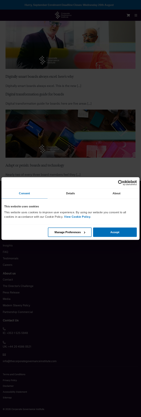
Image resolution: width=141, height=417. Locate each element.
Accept (114, 232)
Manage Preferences (68, 232)
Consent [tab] (24, 193)
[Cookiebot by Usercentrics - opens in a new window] (121, 182)
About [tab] (117, 193)
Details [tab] (70, 193)
